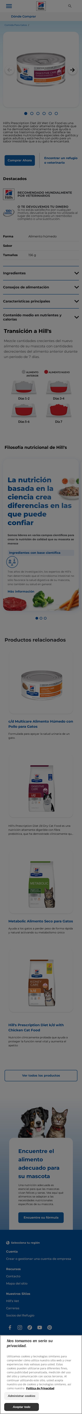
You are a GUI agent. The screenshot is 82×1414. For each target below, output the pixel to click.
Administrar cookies (21, 1395)
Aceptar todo (22, 1406)
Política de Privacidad (40, 1388)
